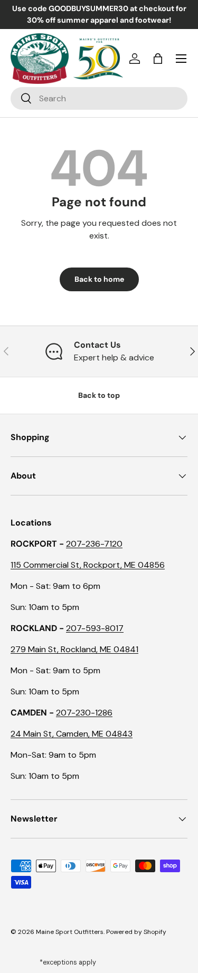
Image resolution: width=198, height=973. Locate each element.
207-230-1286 (84, 712)
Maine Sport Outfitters (69, 932)
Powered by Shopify (136, 932)
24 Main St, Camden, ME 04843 (72, 733)
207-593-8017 (95, 628)
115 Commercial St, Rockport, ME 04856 (88, 564)
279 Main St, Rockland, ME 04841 (74, 649)
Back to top (99, 395)
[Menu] (181, 58)
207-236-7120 (94, 543)
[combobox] (99, 98)
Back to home (99, 279)
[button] (157, 58)
